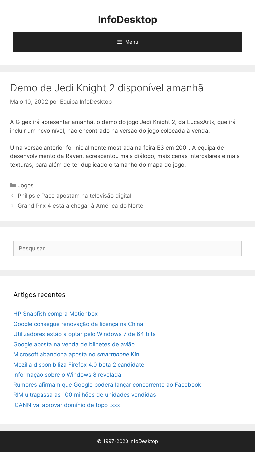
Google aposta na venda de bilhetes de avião (74, 344)
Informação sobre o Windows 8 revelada (67, 374)
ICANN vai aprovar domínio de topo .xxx (66, 405)
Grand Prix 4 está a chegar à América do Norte (80, 205)
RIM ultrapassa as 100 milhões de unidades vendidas (84, 394)
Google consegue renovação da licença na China (78, 324)
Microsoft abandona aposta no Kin (76, 354)
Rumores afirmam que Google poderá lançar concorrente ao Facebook (107, 384)
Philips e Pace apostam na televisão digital (74, 195)
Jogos (26, 185)
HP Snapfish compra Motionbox (55, 313)
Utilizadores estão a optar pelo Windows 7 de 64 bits (84, 334)
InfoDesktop (127, 19)
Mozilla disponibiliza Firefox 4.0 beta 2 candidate (78, 364)
